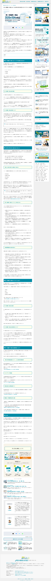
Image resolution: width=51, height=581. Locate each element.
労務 (40, 170)
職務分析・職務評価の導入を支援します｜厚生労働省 (12, 407)
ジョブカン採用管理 (23, 575)
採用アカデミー (8, 562)
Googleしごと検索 (42, 163)
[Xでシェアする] (13, 28)
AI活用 (36, 163)
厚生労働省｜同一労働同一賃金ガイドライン (12, 298)
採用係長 (14, 563)
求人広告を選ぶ (28, 1)
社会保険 (37, 179)
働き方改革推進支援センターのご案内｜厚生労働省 (11, 369)
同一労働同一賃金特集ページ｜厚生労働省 (10, 410)
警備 (46, 179)
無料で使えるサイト (43, 177)
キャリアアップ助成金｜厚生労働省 (9, 382)
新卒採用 (37, 176)
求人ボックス (41, 176)
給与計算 (39, 179)
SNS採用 (41, 164)
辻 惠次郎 (9, 524)
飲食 (39, 180)
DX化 (38, 163)
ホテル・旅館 (40, 167)
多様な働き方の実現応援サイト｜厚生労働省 (10, 394)
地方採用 (45, 170)
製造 (44, 179)
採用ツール (45, 173)
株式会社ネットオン (13, 562)
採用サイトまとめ (37, 173)
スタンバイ (37, 167)
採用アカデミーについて (21, 578)
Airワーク (19, 575)
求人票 (36, 177)
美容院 (42, 179)
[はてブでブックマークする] (19, 28)
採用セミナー (41, 173)
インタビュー (37, 166)
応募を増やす (47, 1)
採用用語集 (30, 536)
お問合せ (32, 578)
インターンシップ (41, 166)
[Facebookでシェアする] (16, 28)
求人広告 (45, 176)
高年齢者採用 (42, 180)
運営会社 (26, 578)
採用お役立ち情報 (22, 1)
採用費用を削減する (34, 1)
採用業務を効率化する (41, 1)
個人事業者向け (37, 170)
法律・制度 (39, 177)
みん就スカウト (20, 574)
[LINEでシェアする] (22, 28)
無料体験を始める (25, 458)
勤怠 (42, 170)
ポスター (44, 167)
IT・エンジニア (37, 164)
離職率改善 (37, 180)
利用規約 (29, 578)
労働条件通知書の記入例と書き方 (15, 198)
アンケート (44, 164)
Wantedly (16, 574)
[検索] (48, 5)
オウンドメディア (46, 166)
